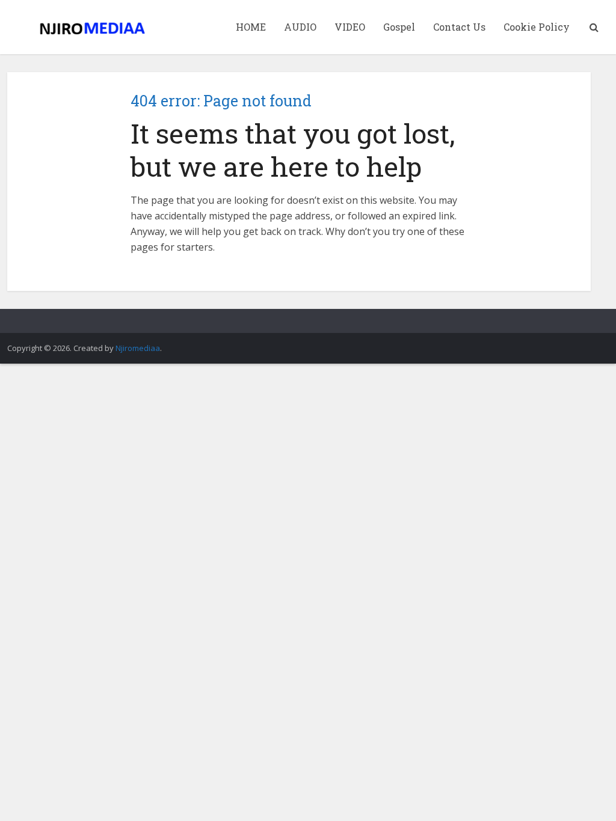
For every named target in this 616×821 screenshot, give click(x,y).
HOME (251, 26)
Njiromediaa (138, 348)
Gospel (399, 26)
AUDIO (300, 26)
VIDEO (349, 26)
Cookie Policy (537, 26)
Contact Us (459, 26)
